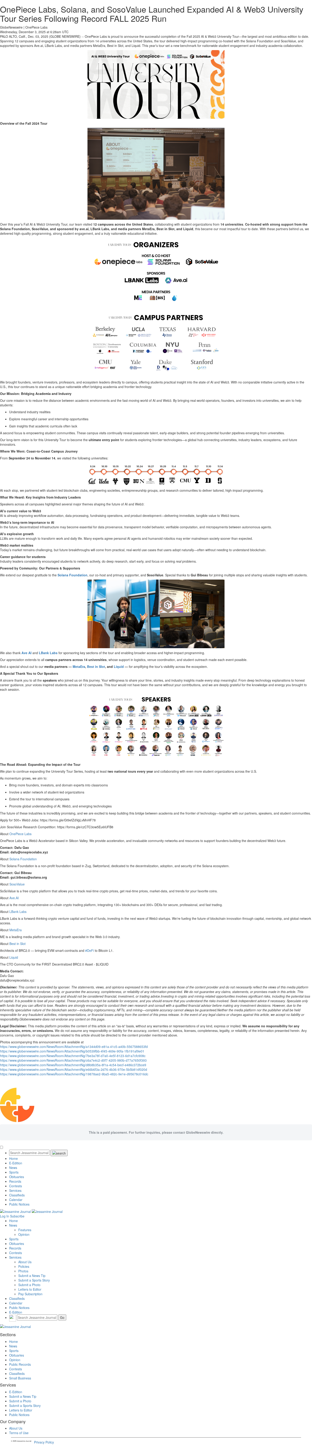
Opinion (23, 1234)
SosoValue (17, 884)
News (13, 1167)
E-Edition (15, 1163)
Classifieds (17, 1195)
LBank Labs (17, 911)
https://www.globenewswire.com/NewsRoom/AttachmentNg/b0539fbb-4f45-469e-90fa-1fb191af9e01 (72, 1051)
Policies (23, 1266)
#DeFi (89, 950)
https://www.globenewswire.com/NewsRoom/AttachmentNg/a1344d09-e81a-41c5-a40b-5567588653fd (74, 1046)
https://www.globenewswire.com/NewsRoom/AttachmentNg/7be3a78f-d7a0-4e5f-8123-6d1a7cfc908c (72, 1055)
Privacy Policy (44, 1442)
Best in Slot (17, 943)
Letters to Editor (29, 1289)
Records (15, 1181)
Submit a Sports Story (34, 1280)
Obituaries (16, 1176)
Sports (14, 1172)
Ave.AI (14, 898)
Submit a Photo (29, 1284)
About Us (25, 1262)
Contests (15, 1186)
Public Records (20, 1364)
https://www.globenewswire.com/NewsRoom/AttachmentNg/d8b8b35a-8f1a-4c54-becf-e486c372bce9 (73, 1065)
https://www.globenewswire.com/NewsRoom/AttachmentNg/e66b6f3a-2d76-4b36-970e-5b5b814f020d (73, 1069)
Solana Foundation (23, 859)
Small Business (20, 1378)
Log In (4, 1216)
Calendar (15, 1199)
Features (24, 1230)
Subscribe (17, 1216)
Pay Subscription (30, 1294)
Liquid (13, 957)
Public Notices (19, 1204)
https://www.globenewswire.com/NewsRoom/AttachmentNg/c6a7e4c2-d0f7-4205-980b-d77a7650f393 (73, 1060)
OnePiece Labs (20, 833)
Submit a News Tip (31, 1275)
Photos (23, 1271)
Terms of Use (19, 1432)
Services (15, 1190)
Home (13, 1158)
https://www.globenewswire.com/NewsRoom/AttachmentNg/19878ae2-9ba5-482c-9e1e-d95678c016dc (74, 1074)
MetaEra (15, 930)
